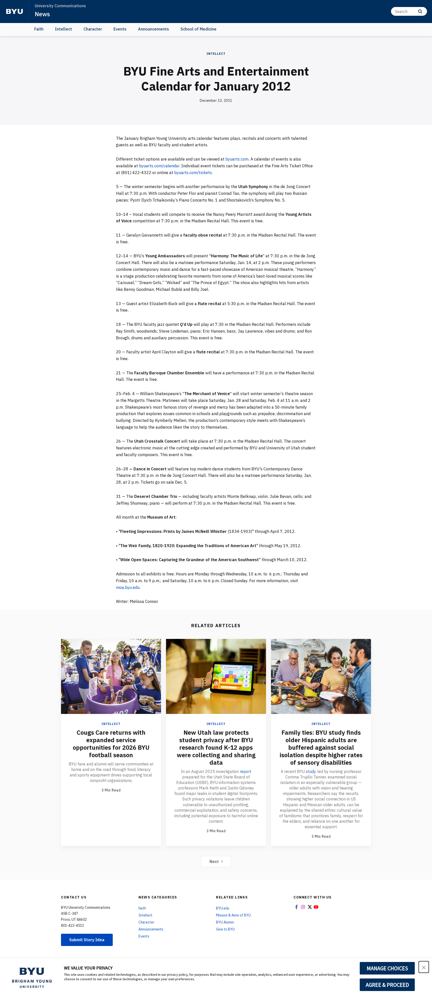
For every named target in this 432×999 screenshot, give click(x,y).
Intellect (63, 29)
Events (120, 29)
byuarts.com (237, 159)
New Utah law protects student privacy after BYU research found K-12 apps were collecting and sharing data (216, 747)
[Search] (420, 11)
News (42, 14)
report (245, 771)
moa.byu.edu (128, 587)
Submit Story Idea (86, 939)
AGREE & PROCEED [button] (387, 984)
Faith (39, 29)
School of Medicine (198, 29)
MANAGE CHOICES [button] (387, 968)
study (311, 771)
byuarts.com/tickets (193, 172)
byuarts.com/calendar (159, 165)
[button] (424, 967)
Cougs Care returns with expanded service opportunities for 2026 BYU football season (111, 743)
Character (93, 29)
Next (214, 861)
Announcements (153, 29)
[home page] (14, 11)
